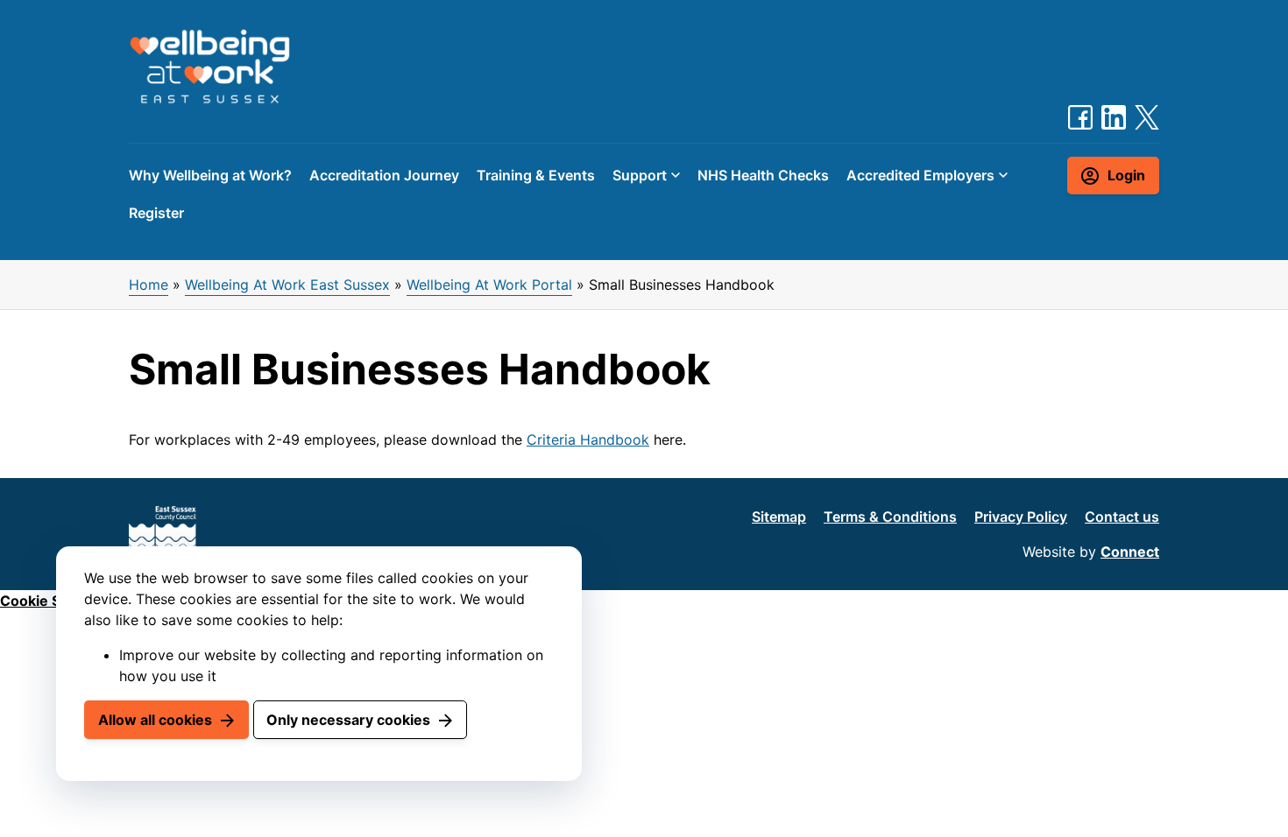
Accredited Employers (920, 175)
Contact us (1122, 516)
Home (148, 284)
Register (156, 213)
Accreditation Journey (384, 175)
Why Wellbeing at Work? (210, 175)
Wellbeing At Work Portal (489, 284)
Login (1126, 175)
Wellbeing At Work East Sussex (287, 284)
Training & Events (536, 175)
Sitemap (779, 516)
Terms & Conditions (890, 516)
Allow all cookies (155, 719)
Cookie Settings (54, 600)
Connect (1129, 551)
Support (639, 175)
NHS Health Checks (763, 175)
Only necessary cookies (348, 719)
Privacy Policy (1020, 516)
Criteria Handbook (588, 439)
